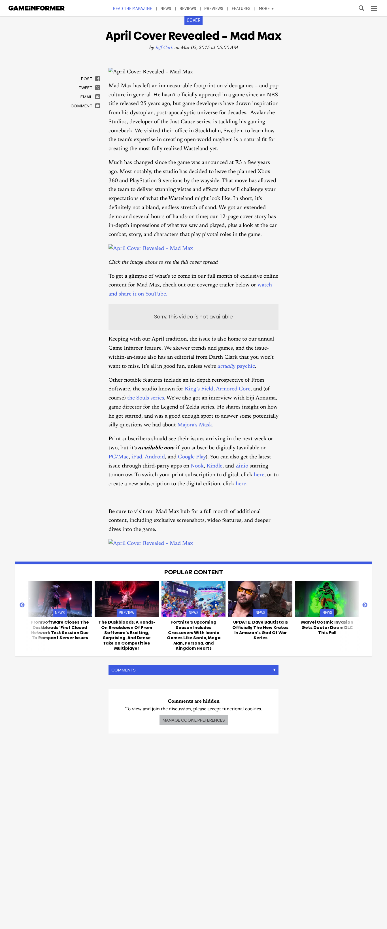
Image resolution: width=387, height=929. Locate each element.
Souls (142, 398)
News (165, 8)
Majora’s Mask (194, 425)
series (157, 398)
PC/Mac (119, 457)
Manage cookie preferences (193, 720)
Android (155, 457)
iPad (136, 457)
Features (241, 8)
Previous (22, 605)
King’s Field (199, 389)
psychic (236, 366)
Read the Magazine (132, 8)
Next (365, 605)
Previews (213, 8)
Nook (197, 466)
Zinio (241, 466)
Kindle (214, 466)
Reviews (188, 8)
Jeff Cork (164, 48)
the (131, 398)
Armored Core (233, 389)
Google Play (192, 457)
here (259, 475)
